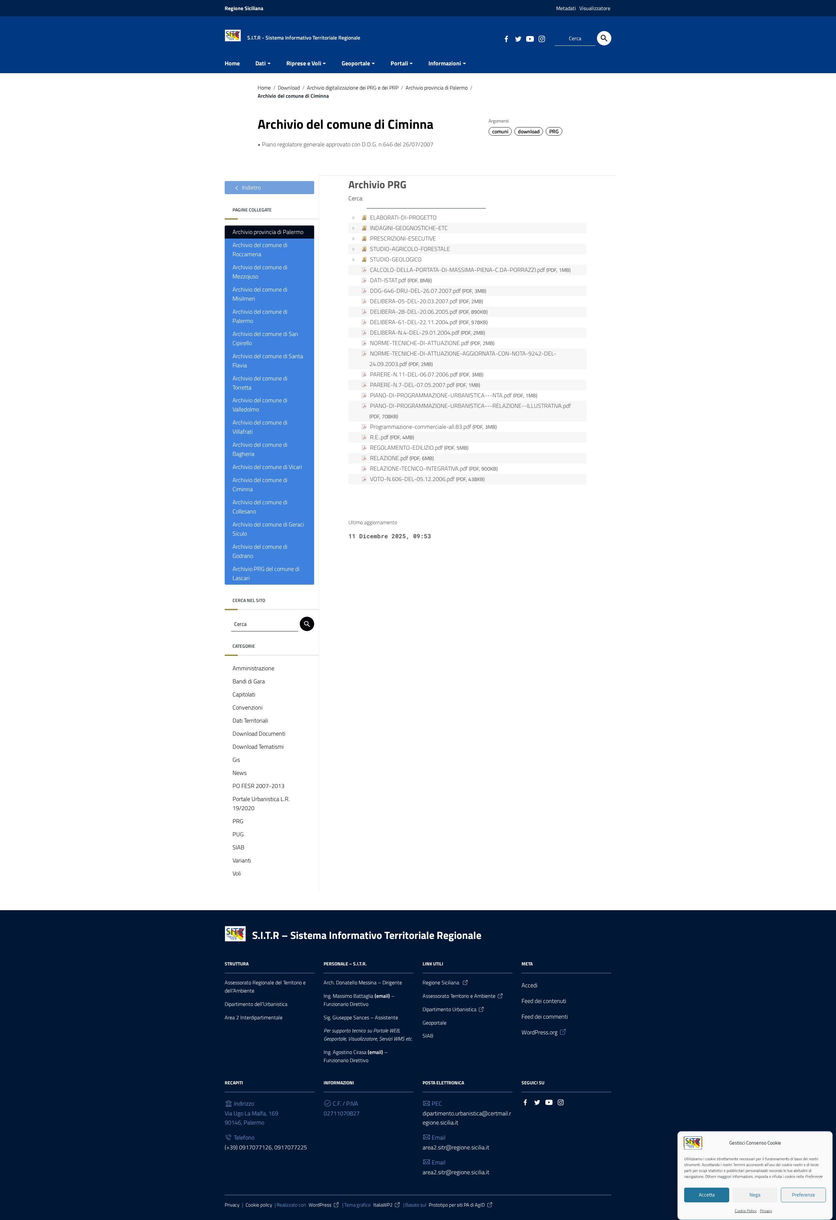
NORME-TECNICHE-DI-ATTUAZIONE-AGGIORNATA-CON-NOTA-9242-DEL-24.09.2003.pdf (462, 358)
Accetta (707, 1195)
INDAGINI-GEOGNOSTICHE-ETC (409, 228)
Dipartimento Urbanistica (449, 1009)
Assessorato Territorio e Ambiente (459, 996)
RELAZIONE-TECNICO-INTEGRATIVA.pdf (434, 468)
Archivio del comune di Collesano (260, 507)
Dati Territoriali (250, 720)
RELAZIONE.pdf (402, 458)
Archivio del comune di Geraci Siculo (268, 529)
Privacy (766, 1211)
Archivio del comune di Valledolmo (260, 405)
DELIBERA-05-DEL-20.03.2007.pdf (426, 301)
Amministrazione (253, 668)
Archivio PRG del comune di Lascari (266, 573)
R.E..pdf (392, 437)
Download (289, 88)
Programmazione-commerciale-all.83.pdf (433, 426)
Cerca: (355, 198)
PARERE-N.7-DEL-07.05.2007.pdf (425, 384)
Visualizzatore (594, 8)
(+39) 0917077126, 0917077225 (266, 1147)
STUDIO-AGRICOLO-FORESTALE (410, 248)
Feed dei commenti (545, 1016)
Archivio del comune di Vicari (267, 466)
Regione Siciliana (244, 8)
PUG (238, 834)
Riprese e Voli (303, 63)
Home (232, 63)
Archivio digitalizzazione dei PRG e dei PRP (352, 88)
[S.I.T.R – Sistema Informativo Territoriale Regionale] (233, 34)
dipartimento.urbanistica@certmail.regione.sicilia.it (467, 1118)
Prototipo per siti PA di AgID (457, 1205)
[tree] (467, 349)
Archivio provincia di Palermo (437, 88)
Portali (399, 63)
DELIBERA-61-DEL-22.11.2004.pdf (429, 322)
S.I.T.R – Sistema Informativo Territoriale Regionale (366, 935)
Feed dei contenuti (544, 1000)
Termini (739, 1165)
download (529, 131)
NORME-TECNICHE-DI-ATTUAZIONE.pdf (432, 343)
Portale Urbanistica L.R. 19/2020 (261, 803)
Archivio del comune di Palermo (260, 316)
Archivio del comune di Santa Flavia (268, 361)
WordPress (320, 1205)
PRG (554, 131)
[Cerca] (604, 38)
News (240, 772)
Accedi (530, 985)
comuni (500, 131)
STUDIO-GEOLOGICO (396, 259)
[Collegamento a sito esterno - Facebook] (506, 38)
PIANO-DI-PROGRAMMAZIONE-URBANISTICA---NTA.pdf (453, 395)
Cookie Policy (746, 1211)
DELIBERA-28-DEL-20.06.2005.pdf (429, 311)
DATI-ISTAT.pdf (401, 280)
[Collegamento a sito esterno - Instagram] (541, 38)
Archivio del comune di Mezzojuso (260, 272)
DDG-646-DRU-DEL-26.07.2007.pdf (428, 290)
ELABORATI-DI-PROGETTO (403, 217)
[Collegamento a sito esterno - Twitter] (518, 38)
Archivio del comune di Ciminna (260, 484)
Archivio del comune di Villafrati (260, 427)
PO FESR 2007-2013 (258, 785)
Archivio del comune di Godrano (260, 551)
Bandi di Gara (249, 681)
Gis (236, 759)
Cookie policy (259, 1205)
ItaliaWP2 (383, 1205)
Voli (237, 873)
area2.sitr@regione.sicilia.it (456, 1147)
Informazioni (444, 63)
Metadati (566, 8)
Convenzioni (248, 707)
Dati (260, 63)
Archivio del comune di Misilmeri (260, 294)
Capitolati (244, 694)
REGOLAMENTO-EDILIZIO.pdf (419, 447)
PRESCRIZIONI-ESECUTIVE (403, 238)
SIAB (238, 847)
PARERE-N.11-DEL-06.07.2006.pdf (426, 374)
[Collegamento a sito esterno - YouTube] (530, 38)
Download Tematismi (258, 746)
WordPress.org (539, 1032)
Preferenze (803, 1195)
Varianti (242, 860)
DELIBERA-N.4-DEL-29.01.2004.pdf (427, 332)
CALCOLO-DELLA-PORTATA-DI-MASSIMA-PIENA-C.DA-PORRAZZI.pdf (470, 269)
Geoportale (356, 63)
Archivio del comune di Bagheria (260, 449)
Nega (755, 1195)
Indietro (251, 187)
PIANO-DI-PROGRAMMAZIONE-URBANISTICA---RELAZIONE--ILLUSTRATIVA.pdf (470, 410)
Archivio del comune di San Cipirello (265, 338)
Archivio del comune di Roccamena (260, 250)
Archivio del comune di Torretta (260, 383)
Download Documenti (259, 733)
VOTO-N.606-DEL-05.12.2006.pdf (427, 479)
